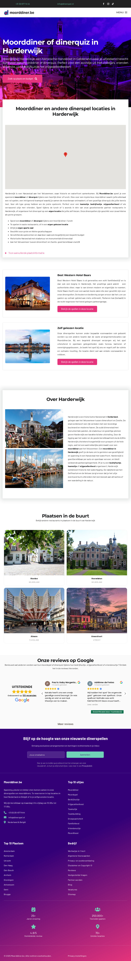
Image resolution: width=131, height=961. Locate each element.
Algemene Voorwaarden (79, 856)
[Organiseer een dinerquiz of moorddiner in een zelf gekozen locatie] (27, 330)
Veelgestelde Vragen (77, 875)
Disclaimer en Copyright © (80, 865)
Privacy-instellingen (77, 956)
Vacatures (72, 889)
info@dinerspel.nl (65, 4)
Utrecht (7, 860)
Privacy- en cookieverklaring (81, 860)
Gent (6, 889)
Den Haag (8, 865)
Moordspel (73, 794)
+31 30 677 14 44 (23, 4)
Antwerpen (9, 884)
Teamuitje (72, 809)
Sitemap (72, 894)
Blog (70, 884)
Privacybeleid (87, 766)
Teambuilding (74, 814)
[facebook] (104, 4)
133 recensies (29, 695)
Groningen (9, 880)
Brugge (7, 894)
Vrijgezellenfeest (76, 804)
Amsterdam (9, 851)
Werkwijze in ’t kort (76, 851)
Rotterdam (9, 856)
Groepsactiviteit (75, 818)
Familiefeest (73, 823)
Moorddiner (73, 790)
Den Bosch (9, 870)
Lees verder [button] (76, 705)
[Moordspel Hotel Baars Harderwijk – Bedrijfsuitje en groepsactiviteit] (27, 277)
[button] (65, 154)
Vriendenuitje (74, 828)
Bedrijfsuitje (74, 799)
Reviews (72, 870)
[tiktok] (113, 4)
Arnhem (7, 875)
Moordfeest (73, 833)
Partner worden (75, 880)
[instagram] (108, 4)
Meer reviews (65, 724)
